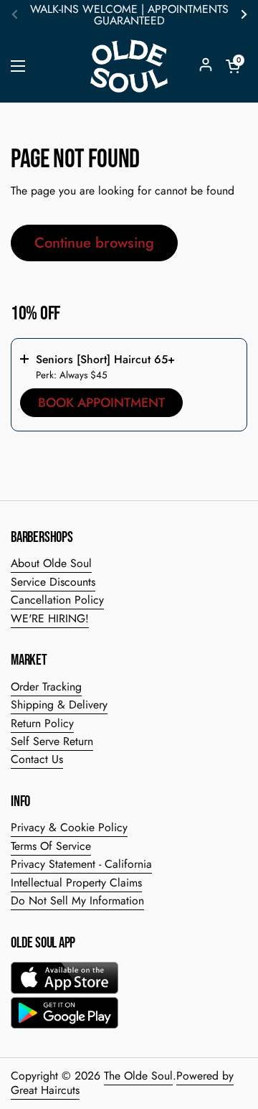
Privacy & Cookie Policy (69, 827)
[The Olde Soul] (129, 66)
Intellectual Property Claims (76, 882)
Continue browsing (94, 242)
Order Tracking (46, 686)
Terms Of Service (51, 846)
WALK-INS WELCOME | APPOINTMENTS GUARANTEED (129, 15)
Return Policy (42, 723)
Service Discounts (53, 582)
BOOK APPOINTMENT (101, 402)
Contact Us (37, 759)
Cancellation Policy (57, 599)
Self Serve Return (52, 741)
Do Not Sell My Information (77, 900)
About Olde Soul (51, 563)
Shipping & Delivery (59, 704)
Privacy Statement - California (81, 864)
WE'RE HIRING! (50, 618)
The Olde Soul (138, 1075)
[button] (233, 66)
